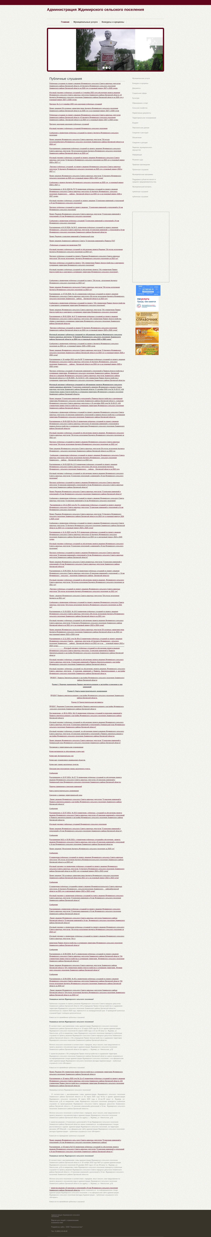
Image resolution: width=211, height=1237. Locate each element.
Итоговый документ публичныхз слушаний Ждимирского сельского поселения (78, 128)
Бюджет (135, 123)
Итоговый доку (54, 936)
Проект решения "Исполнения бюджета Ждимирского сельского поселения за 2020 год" (82, 849)
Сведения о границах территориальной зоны (65, 795)
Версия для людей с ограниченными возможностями (65, 1221)
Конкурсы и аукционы (140, 83)
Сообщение (53, 773)
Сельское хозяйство (139, 108)
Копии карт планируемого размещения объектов (67, 760)
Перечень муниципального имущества (142, 148)
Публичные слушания (140, 169)
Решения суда (137, 160)
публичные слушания (140, 192)
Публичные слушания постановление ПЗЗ (65, 245)
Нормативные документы (141, 113)
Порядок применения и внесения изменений (65, 786)
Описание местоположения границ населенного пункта (69, 769)
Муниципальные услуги (141, 78)
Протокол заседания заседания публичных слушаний (69, 124)
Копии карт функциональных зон (61, 756)
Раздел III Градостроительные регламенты (87, 702)
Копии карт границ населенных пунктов (64, 764)
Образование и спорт (140, 103)
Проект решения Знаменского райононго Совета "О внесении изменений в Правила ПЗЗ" (82, 241)
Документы (136, 88)
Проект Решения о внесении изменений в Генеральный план (71, 236)
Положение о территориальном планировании (66, 747)
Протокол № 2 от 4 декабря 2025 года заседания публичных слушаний (75, 104)
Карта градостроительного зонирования (64, 791)
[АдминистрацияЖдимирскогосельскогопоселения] (95, 9)
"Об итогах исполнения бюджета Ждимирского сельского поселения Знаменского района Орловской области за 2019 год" (85, 983)
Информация (137, 155)
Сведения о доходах (140, 142)
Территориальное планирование (144, 118)
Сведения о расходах (140, 133)
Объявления (137, 137)
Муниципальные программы (142, 174)
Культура (135, 98)
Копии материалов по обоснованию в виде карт (66, 751)
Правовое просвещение (141, 164)
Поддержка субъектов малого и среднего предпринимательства (144, 181)
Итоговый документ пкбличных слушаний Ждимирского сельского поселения (78, 824)
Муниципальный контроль (142, 187)
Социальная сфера (139, 93)
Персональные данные (140, 128)
